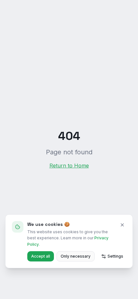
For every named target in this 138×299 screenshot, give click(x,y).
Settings (115, 256)
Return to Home (69, 165)
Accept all (40, 256)
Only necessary (76, 256)
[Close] (122, 225)
